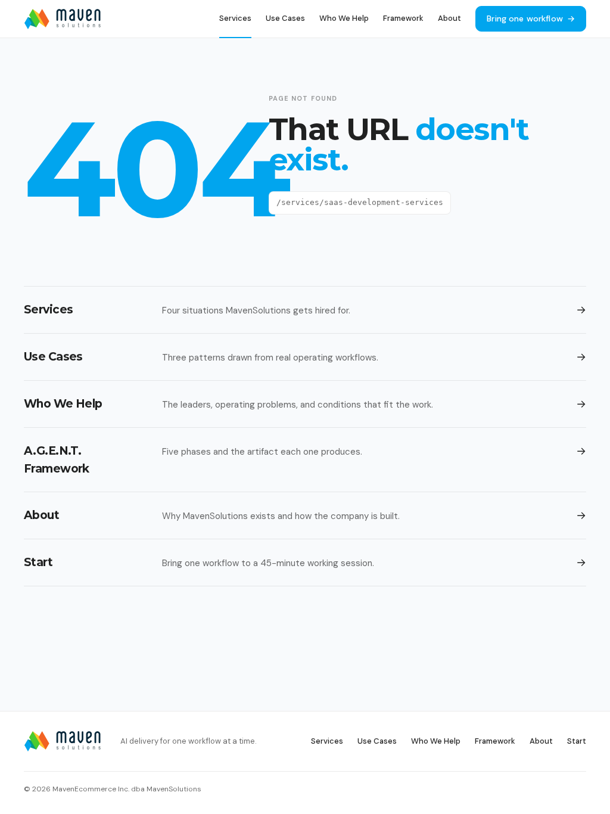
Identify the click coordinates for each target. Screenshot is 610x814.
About (449, 18)
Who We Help (344, 18)
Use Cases (285, 18)
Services (235, 18)
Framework (403, 18)
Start (576, 741)
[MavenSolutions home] (62, 19)
